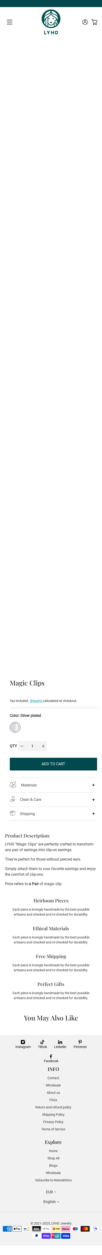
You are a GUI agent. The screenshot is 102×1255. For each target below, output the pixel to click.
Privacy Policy (53, 1122)
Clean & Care (30, 799)
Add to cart (53, 764)
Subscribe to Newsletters (53, 1180)
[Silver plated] (15, 727)
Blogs (53, 1165)
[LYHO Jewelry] (51, 21)
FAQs (53, 1100)
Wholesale (53, 1085)
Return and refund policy (53, 1107)
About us (53, 1092)
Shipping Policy (53, 1114)
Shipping (36, 701)
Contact (53, 1078)
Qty (13, 746)
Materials (29, 785)
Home (53, 1151)
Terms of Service (53, 1129)
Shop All (53, 1158)
